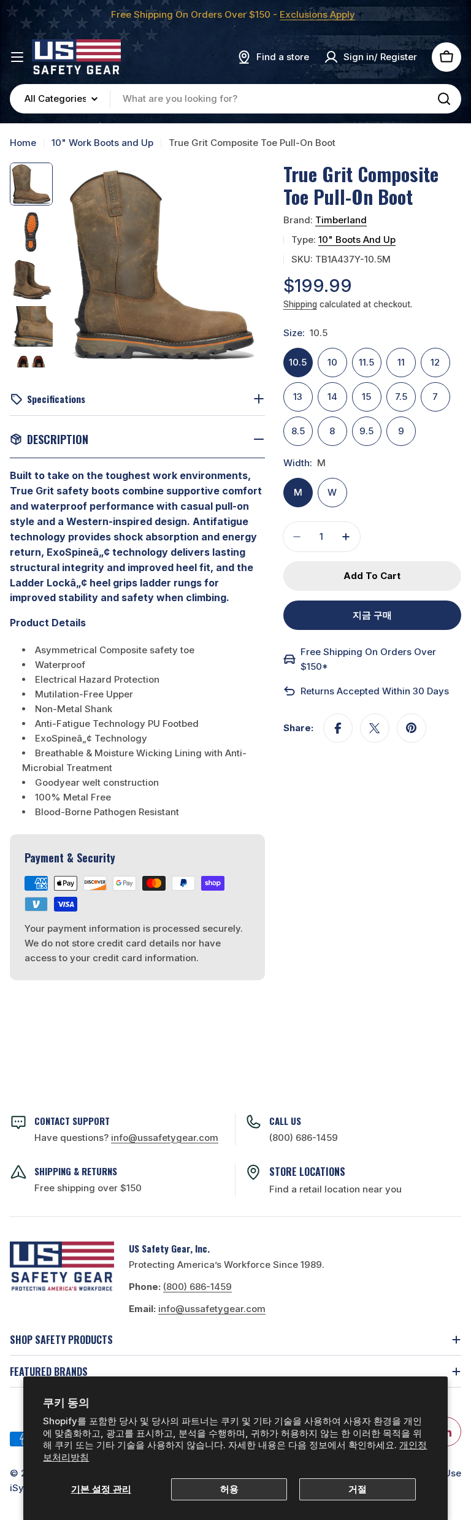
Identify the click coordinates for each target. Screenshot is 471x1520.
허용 (229, 1489)
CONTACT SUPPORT (72, 1120)
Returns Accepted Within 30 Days (375, 691)
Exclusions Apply (317, 14)
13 (297, 396)
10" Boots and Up (357, 239)
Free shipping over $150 (88, 1188)
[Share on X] (374, 728)
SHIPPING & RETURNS (75, 1171)
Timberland (341, 220)
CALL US (285, 1120)
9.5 (366, 431)
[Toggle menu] (17, 57)
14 (332, 396)
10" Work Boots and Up (102, 142)
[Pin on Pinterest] (411, 728)
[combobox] (235, 98)
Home (23, 142)
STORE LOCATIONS (307, 1171)
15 (366, 396)
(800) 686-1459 (303, 1137)
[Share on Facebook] (338, 728)
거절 (357, 1489)
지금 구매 (372, 615)
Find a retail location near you (335, 1189)
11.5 (366, 362)
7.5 (401, 396)
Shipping (300, 304)
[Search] (444, 98)
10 (332, 362)
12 (435, 362)
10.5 (298, 362)
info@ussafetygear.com (212, 1309)
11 (401, 362)
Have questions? (126, 1137)
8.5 (298, 431)
